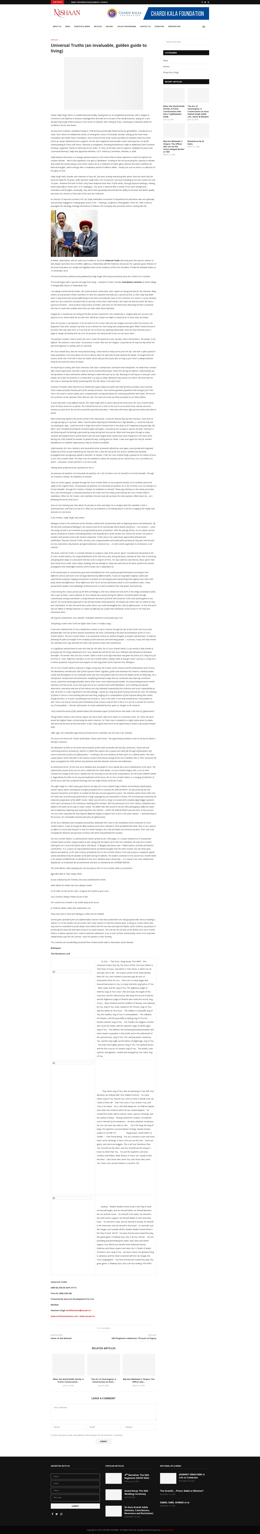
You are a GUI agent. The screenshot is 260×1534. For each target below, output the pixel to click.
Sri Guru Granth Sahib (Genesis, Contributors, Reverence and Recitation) (138, 1510)
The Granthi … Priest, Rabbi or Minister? (182, 1490)
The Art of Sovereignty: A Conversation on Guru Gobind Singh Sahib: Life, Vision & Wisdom (198, 111)
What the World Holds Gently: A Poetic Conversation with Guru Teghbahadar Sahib (174, 111)
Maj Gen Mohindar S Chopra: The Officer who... (139, 1380)
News (67, 26)
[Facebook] (202, 2)
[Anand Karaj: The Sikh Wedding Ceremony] (113, 1494)
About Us (57, 26)
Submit (75, 1506)
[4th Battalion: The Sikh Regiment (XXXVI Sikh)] (113, 1478)
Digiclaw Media (167, 1530)
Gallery (109, 26)
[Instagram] (208, 2)
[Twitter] (205, 2)
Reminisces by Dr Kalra (196, 142)
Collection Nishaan (126, 26)
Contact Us (145, 26)
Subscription (174, 26)
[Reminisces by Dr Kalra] (198, 130)
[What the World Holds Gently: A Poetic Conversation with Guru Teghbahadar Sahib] (68, 1365)
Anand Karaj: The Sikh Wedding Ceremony (136, 1492)
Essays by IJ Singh (82, 26)
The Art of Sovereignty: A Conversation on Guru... (103, 1380)
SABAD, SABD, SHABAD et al (174, 1502)
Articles (98, 26)
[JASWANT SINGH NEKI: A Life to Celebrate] (168, 1478)
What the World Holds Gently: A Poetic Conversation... (97, 2)
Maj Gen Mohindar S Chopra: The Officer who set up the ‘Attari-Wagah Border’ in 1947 (174, 146)
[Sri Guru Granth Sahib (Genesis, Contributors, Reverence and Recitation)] (113, 1511)
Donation (159, 26)
